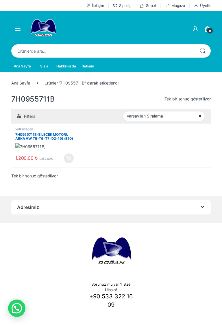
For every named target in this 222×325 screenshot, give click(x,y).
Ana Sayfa (22, 66)
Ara (203, 51)
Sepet (151, 5)
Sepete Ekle (67, 158)
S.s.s (44, 66)
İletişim (98, 5)
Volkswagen (24, 129)
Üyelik (205, 5)
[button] (16, 308)
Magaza (178, 5)
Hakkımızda (66, 66)
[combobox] (103, 51)
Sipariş (125, 5)
